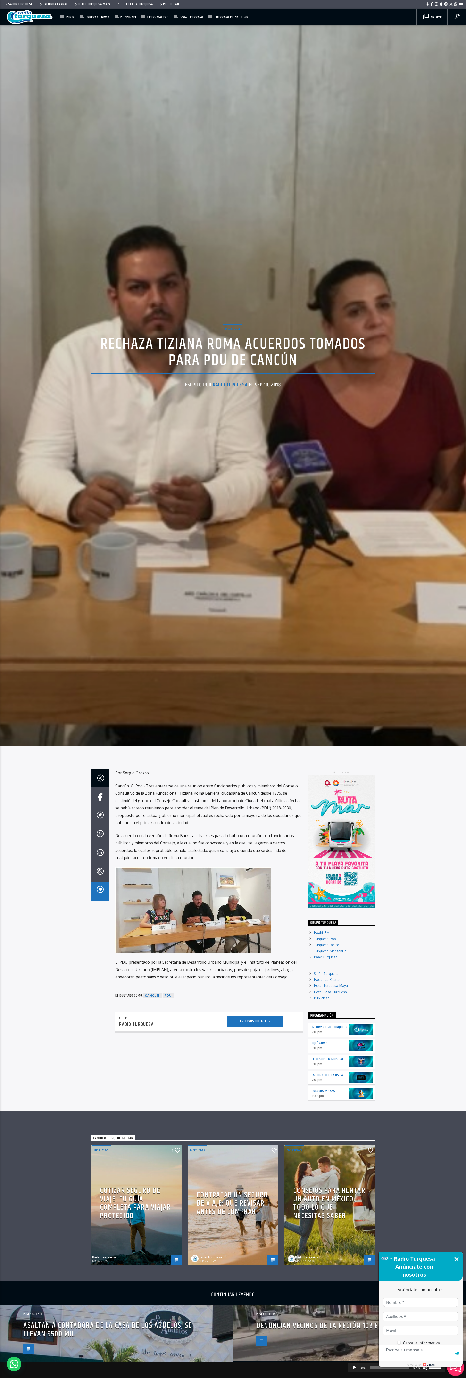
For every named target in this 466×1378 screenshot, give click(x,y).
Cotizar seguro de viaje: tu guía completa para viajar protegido (135, 1254)
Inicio (70, 17)
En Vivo (436, 17)
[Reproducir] (354, 1367)
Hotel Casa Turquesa (137, 4)
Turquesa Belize (326, 996)
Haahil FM (128, 17)
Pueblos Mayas (323, 1142)
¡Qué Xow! (319, 1094)
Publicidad (171, 4)
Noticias (233, 352)
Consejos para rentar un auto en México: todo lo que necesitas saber (329, 1254)
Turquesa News (97, 17)
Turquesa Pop (158, 17)
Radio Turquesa (230, 408)
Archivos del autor (255, 1072)
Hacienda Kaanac (55, 4)
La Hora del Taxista (327, 1126)
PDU (168, 1047)
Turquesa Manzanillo (231, 17)
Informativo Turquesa (330, 1078)
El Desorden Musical (328, 1110)
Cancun (152, 1047)
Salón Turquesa (20, 4)
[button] (14, 1364)
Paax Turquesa (191, 17)
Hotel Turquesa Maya (94, 4)
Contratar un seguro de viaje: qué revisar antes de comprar (232, 1254)
